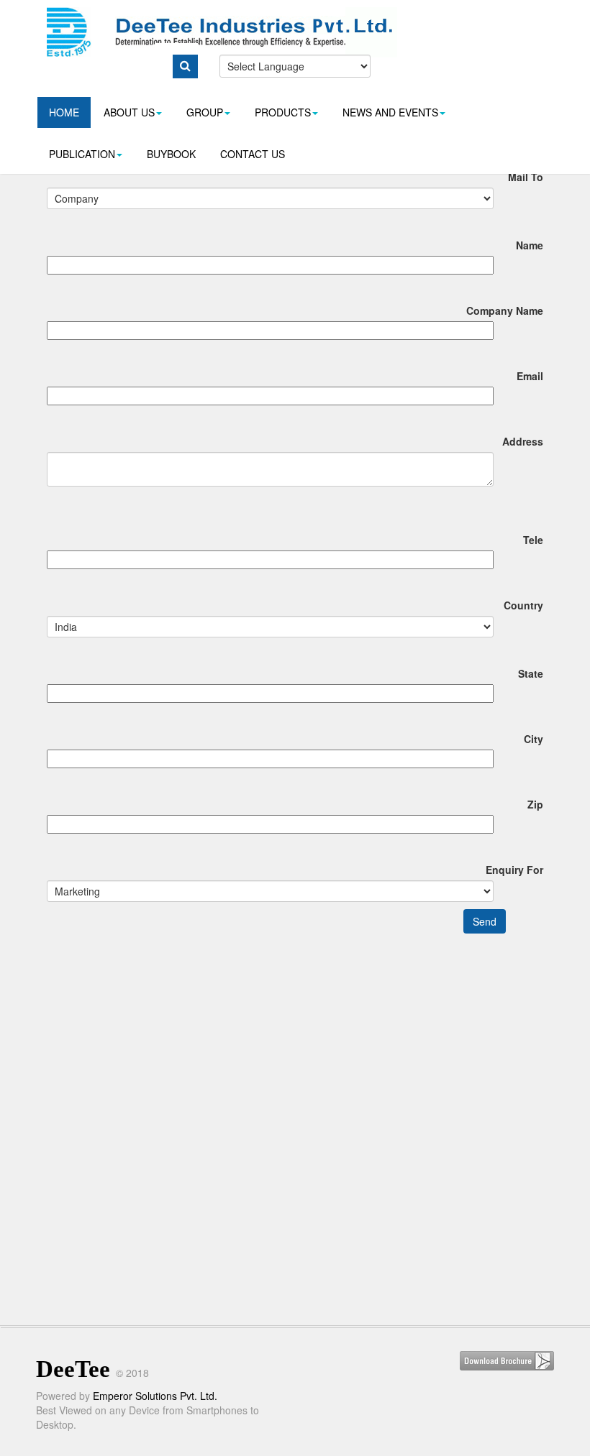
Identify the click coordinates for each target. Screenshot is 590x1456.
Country (523, 605)
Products (283, 112)
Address (522, 441)
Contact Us (252, 154)
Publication (82, 154)
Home (64, 112)
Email (530, 376)
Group (204, 112)
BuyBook (171, 154)
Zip (535, 804)
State (530, 673)
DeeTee (73, 1369)
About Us (129, 112)
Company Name (504, 310)
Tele (533, 540)
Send (484, 921)
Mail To (525, 177)
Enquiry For (514, 869)
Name (529, 245)
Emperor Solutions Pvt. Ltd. (155, 1395)
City (533, 739)
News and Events (390, 112)
